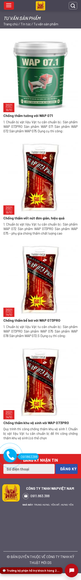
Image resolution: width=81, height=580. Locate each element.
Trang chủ (10, 24)
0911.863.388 (40, 496)
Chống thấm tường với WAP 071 (28, 115)
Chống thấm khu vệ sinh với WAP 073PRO (36, 423)
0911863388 (29, 456)
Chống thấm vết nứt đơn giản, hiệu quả (33, 218)
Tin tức (25, 24)
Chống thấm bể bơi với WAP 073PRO (31, 320)
